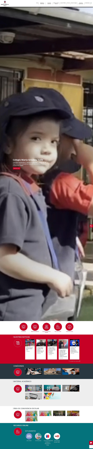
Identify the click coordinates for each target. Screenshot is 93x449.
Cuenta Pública (63, 2)
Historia (68, 2)
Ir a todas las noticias (74, 361)
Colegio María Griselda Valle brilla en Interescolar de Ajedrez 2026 (40, 350)
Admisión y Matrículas (42, 3)
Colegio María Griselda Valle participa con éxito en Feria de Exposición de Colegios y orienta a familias (63, 353)
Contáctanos (87, 2)
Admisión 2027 (17, 168)
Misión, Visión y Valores (56, 3)
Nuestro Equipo (74, 2)
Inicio (37, 2)
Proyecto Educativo (49, 3)
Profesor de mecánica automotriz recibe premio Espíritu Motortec (75, 350)
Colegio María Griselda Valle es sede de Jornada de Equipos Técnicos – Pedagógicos (51, 350)
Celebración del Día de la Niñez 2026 (29, 348)
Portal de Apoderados (81, 3)
